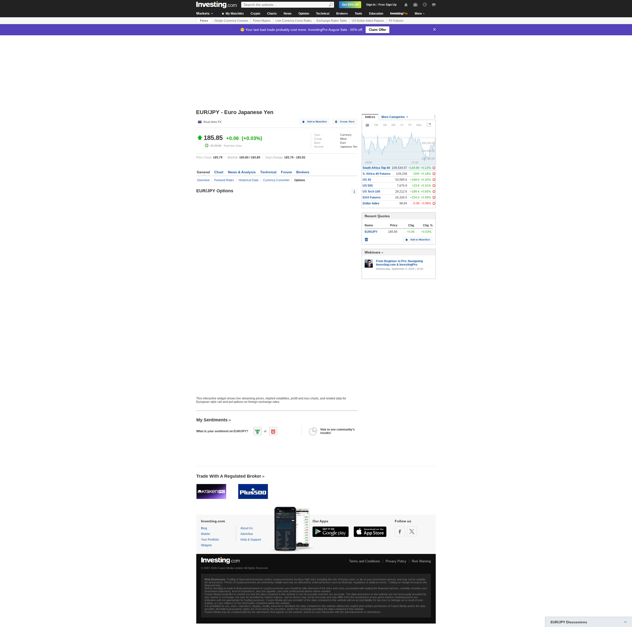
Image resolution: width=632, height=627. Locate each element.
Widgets (206, 545)
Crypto (255, 13)
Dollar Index (371, 203)
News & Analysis (242, 172)
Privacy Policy (396, 561)
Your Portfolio (210, 539)
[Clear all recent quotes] (366, 238)
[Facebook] (400, 531)
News (288, 13)
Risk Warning (421, 561)
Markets (203, 13)
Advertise (246, 534)
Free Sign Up (387, 4)
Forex (204, 20)
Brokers (342, 13)
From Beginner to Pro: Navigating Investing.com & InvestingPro (399, 262)
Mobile (205, 534)
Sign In (370, 4)
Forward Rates (224, 180)
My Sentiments (212, 419)
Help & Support (250, 539)
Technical (322, 13)
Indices (370, 117)
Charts (272, 13)
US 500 (368, 185)
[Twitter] (412, 531)
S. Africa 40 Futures (377, 174)
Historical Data (248, 180)
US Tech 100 (371, 191)
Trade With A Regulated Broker (228, 476)
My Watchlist (234, 13)
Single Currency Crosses (231, 20)
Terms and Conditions (364, 561)
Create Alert (347, 121)
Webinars (372, 252)
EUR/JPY (371, 232)
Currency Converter (276, 180)
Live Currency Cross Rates (294, 20)
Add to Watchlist (317, 121)
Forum (286, 172)
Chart (218, 172)
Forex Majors (262, 20)
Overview (203, 180)
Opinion (303, 13)
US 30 (367, 179)
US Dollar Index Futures (368, 20)
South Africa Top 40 (376, 168)
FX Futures (396, 20)
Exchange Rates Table (331, 20)
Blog (204, 528)
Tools (358, 13)
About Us (246, 528)
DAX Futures (372, 197)
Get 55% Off (350, 4)
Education (376, 13)
